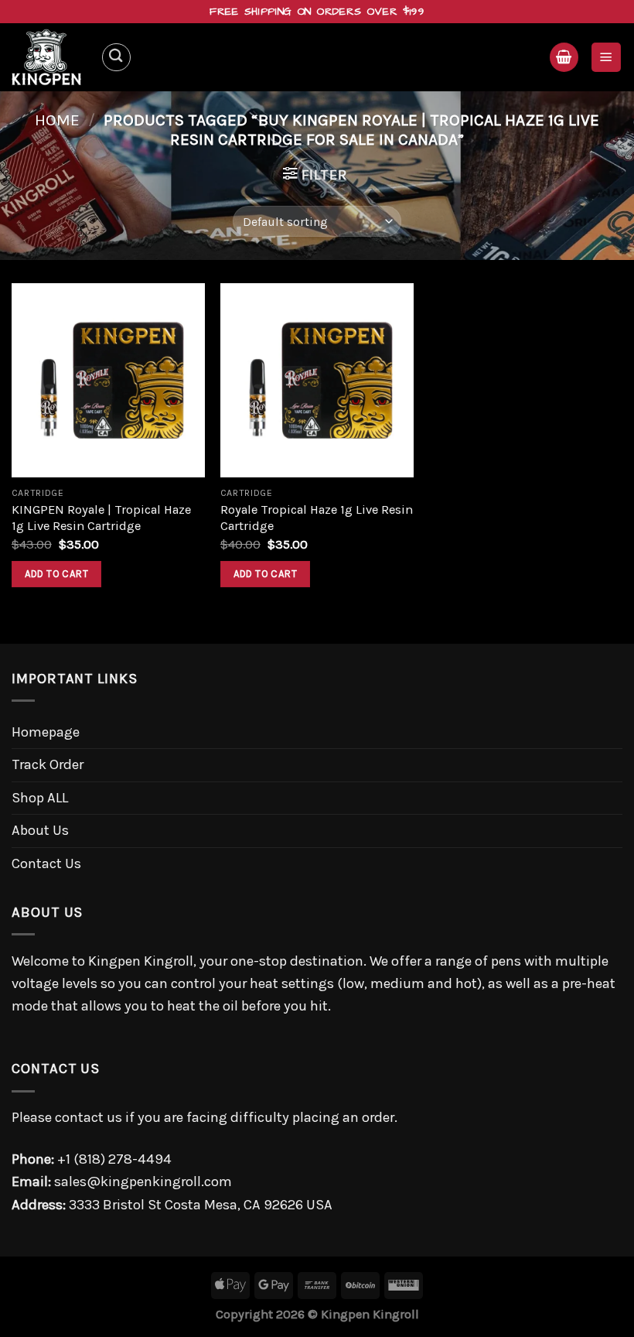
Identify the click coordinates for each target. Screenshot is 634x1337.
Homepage (46, 731)
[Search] (116, 57)
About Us (40, 830)
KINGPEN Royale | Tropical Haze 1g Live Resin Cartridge (101, 518)
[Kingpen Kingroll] (50, 57)
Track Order (48, 764)
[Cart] (564, 57)
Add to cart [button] (56, 574)
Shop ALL (40, 797)
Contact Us (46, 863)
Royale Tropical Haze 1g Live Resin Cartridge (316, 518)
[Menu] (606, 57)
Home (57, 120)
